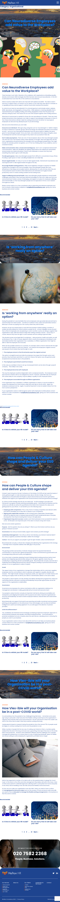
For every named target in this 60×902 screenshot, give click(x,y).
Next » (36, 227)
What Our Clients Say (29, 887)
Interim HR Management (6, 887)
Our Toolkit (5, 891)
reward (17, 406)
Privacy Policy (20, 899)
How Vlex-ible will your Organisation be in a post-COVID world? (30, 684)
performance (13, 406)
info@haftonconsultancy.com (36, 187)
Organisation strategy (7, 406)
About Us (15, 882)
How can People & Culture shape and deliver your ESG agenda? (30, 461)
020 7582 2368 (30, 853)
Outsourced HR (6, 884)
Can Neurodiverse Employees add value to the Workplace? (30, 23)
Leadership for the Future (40, 883)
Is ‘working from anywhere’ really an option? (30, 249)
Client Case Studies (27, 890)
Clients (26, 884)
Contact (49, 882)
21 (31, 227)
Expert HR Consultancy (6, 890)
